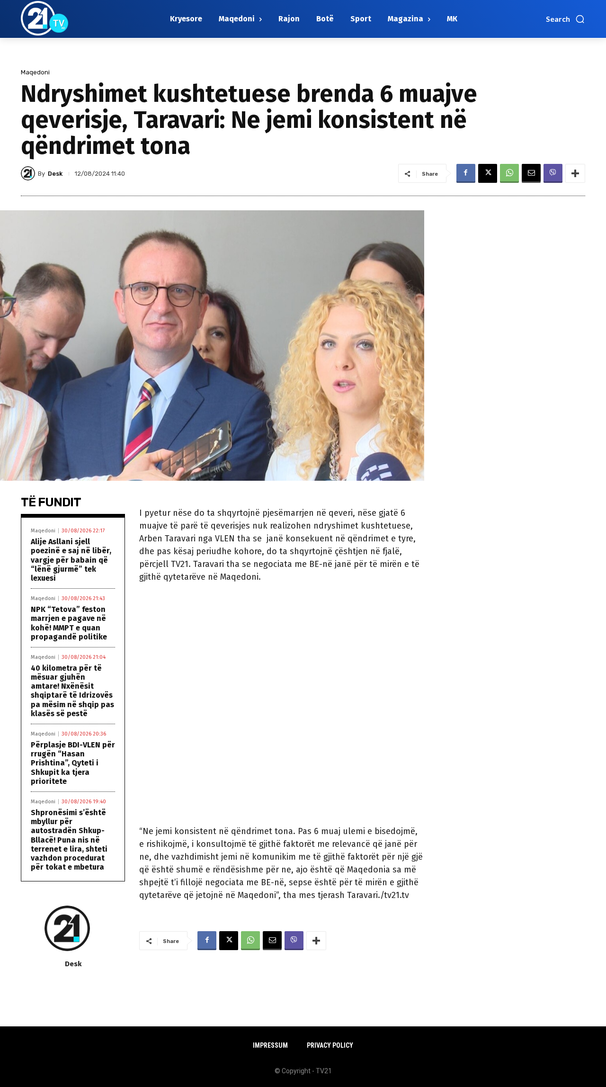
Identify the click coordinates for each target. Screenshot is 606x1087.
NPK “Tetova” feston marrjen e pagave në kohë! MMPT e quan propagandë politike (69, 623)
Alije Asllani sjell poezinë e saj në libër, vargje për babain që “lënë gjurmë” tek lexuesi (71, 560)
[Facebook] (465, 173)
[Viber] (553, 173)
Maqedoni (35, 72)
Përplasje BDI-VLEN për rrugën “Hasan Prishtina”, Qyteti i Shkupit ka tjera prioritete (73, 763)
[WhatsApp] (509, 173)
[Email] (531, 173)
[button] (565, 19)
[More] (575, 173)
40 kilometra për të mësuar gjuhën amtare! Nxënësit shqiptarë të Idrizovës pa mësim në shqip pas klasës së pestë (72, 691)
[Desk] (29, 173)
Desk (55, 174)
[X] (487, 173)
